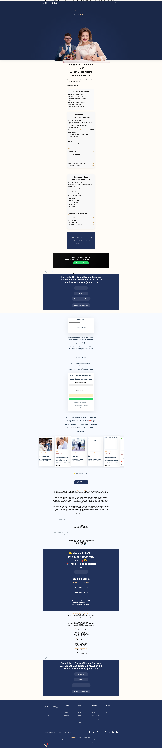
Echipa (93, 712)
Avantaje (66, 712)
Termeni (59, 732)
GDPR (64, 732)
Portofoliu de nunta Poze (81, 298)
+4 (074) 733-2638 (48, 715)
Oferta (79, 722)
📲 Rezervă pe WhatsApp (81, 262)
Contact (117, 2)
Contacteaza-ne (67, 719)
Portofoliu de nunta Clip (81, 305)
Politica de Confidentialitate (49, 732)
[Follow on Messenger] (45, 745)
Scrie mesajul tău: (81, 388)
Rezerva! (81, 293)
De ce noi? (94, 708)
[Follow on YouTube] (97, 732)
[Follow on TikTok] (113, 732)
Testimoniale (67, 715)
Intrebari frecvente (96, 715)
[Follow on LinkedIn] (109, 732)
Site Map (70, 732)
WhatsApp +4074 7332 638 (81, 482)
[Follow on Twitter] (105, 732)
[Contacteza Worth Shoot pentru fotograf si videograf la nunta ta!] (53, 707)
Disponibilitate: (81, 319)
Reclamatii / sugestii (96, 719)
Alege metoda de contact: (81, 382)
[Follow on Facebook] (90, 732)
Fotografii (80, 708)
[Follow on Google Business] (117, 732)
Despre (65, 708)
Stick (79, 719)
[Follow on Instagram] (93, 732)
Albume (79, 715)
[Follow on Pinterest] (101, 732)
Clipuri (79, 712)
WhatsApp (81, 288)
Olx (106, 712)
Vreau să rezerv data (81, 327)
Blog (107, 708)
